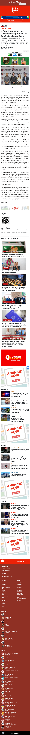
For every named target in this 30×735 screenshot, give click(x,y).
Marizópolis (19, 590)
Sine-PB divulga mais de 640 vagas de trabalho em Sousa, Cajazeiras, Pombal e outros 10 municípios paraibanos (14, 325)
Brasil (2, 583)
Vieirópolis (18, 600)
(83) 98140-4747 (7, 570)
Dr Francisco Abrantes (11, 631)
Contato (3, 578)
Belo (12, 463)
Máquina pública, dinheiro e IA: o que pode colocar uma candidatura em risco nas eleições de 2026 (20, 508)
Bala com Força (15, 447)
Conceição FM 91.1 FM (10, 667)
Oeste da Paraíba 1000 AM (11, 706)
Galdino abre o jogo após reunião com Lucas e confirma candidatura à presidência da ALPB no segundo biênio (19, 524)
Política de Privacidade (6, 576)
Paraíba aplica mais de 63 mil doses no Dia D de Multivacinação (13, 272)
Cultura (3, 586)
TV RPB (14, 2)
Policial (3, 599)
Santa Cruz (19, 593)
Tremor (13, 455)
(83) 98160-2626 (6, 569)
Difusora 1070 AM (9, 674)
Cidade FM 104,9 (8, 664)
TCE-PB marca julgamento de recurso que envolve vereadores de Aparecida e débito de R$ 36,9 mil (19, 419)
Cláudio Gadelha (9, 621)
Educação (3, 589)
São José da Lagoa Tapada (20, 596)
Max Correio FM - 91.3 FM (11, 702)
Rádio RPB (19, 2)
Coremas (3, 584)
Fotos (10, 2)
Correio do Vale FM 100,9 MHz (12, 671)
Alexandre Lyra (9, 614)
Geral (2, 594)
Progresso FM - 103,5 (10, 716)
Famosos (3, 593)
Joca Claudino (19, 587)
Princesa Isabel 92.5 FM (11, 713)
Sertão (3, 605)
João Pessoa (19, 586)
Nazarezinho (19, 591)
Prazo (12, 399)
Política (3, 600)
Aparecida (18, 583)
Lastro (17, 589)
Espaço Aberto (8, 638)
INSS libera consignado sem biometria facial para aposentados (19, 475)
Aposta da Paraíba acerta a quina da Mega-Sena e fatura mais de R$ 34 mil (13, 255)
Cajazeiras (18, 584)
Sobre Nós (3, 573)
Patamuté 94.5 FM (9, 709)
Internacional (4, 596)
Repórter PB (8, 720)
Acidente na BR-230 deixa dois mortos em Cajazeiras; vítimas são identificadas (20, 395)
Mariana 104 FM (9, 699)
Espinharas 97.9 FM (9, 681)
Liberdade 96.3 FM (9, 688)
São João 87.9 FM (9, 723)
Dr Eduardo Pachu (9, 628)
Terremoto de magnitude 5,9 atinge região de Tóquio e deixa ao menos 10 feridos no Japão (19, 459)
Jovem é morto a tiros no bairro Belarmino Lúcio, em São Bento (20, 450)
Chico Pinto (8, 617)
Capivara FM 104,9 (9, 660)
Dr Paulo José (8, 635)
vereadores (14, 415)
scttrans (13, 407)
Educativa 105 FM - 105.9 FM (11, 678)
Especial (3, 590)
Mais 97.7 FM (8, 695)
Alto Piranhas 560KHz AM (11, 653)
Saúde (3, 603)
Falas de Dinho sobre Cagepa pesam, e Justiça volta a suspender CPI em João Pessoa (20, 531)
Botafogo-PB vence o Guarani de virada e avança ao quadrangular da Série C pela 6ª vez (19, 468)
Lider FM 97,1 (8, 692)
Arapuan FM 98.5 (9, 657)
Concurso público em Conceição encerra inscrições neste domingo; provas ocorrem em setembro (20, 403)
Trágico (13, 391)
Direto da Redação (5, 587)
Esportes (3, 591)
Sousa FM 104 (8, 727)
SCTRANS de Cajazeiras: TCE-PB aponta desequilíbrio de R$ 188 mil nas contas (20, 411)
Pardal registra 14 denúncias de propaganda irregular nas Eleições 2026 (19, 515)
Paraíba (4, 25)
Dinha (6, 624)
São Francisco (19, 594)
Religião (3, 602)
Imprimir (27, 51)
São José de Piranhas (21, 598)
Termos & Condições (6, 575)
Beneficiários (14, 472)
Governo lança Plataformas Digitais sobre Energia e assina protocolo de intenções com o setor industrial (14, 289)
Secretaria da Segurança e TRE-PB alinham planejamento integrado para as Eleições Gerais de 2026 (14, 307)
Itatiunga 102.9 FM (9, 685)
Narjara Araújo (9, 642)
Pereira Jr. (13, 504)
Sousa (2, 606)
